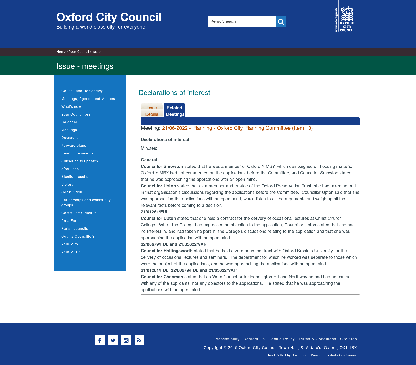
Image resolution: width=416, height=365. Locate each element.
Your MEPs (71, 251)
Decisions (70, 137)
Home (61, 51)
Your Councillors (75, 114)
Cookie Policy (281, 338)
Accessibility (228, 338)
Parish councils (74, 228)
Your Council (79, 51)
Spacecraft (300, 355)
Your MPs (69, 243)
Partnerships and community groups (86, 202)
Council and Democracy (82, 90)
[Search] (281, 21)
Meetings (69, 129)
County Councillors (78, 236)
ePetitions (70, 168)
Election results (74, 176)
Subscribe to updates (79, 160)
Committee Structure (79, 212)
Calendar (69, 121)
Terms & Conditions (317, 338)
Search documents (77, 153)
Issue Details (151, 110)
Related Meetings (175, 110)
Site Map (348, 338)
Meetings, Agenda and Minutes (88, 98)
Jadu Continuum (343, 355)
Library (67, 184)
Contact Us (254, 338)
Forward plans (73, 145)
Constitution (71, 192)
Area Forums (72, 220)
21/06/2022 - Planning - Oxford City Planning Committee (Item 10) (237, 127)
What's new (71, 106)
